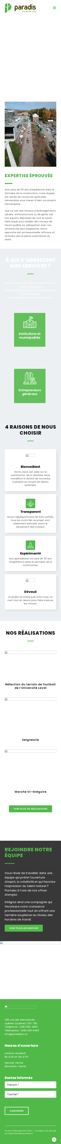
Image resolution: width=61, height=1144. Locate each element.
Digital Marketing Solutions (20, 1133)
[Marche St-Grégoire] (30, 768)
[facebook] (54, 1139)
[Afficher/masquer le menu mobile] (54, 7)
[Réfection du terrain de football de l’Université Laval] (30, 665)
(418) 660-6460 (30, 1030)
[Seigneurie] (30, 716)
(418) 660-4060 (28, 1026)
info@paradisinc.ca (16, 1034)
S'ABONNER (16, 1110)
